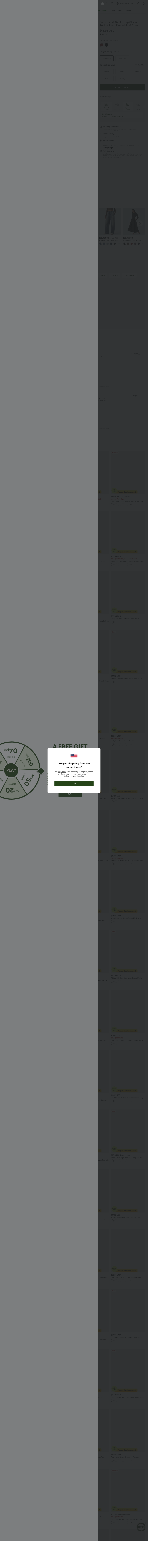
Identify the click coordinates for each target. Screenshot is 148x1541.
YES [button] (74, 783)
